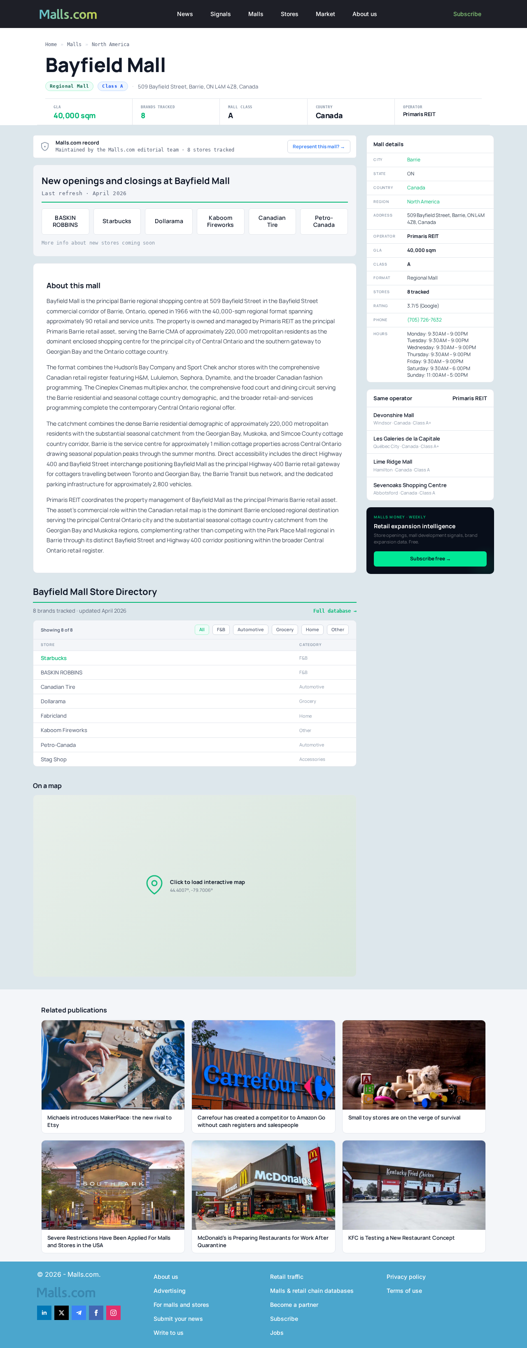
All (202, 629)
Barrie (413, 159)
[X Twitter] (61, 1313)
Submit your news (178, 1318)
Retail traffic (286, 1276)
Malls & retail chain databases (312, 1290)
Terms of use (404, 1290)
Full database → (335, 611)
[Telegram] (79, 1313)
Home (51, 44)
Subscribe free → (430, 558)
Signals (220, 13)
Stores (289, 13)
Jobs (277, 1332)
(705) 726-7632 (424, 319)
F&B (221, 629)
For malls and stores (181, 1304)
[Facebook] (96, 1313)
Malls (256, 13)
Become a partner (294, 1304)
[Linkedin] (44, 1313)
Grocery (285, 629)
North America (110, 44)
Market (325, 13)
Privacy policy (406, 1276)
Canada (416, 187)
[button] (195, 886)
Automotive (251, 629)
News (185, 13)
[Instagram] (113, 1313)
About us (364, 13)
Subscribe (467, 13)
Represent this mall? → (319, 146)
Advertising (170, 1290)
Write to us (169, 1332)
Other (337, 629)
